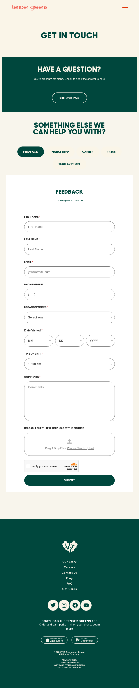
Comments (32, 377)
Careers (69, 567)
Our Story (69, 561)
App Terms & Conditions (69, 668)
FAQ (69, 583)
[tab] (30, 151)
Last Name (32, 239)
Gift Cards (69, 588)
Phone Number (33, 284)
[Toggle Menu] (125, 7)
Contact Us (69, 572)
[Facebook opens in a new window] (75, 605)
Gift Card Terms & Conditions (69, 665)
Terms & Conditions (70, 663)
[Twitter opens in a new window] (53, 605)
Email (28, 262)
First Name (32, 216)
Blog (69, 578)
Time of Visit (33, 353)
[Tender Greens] (70, 547)
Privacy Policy (69, 660)
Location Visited (36, 307)
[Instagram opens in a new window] (64, 605)
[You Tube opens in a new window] (86, 605)
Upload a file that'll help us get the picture (54, 428)
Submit (69, 480)
